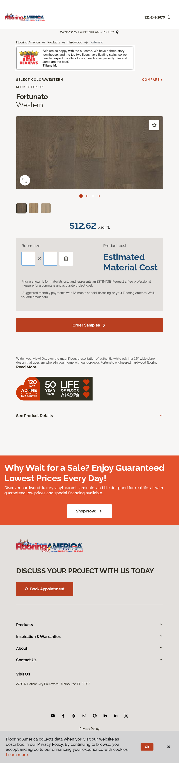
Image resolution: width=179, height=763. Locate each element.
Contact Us (26, 660)
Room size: (31, 245)
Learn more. (17, 754)
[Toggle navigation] (169, 17)
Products (53, 42)
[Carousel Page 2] (87, 196)
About (21, 648)
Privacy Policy (89, 728)
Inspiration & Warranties (38, 636)
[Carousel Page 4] (99, 196)
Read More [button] (26, 367)
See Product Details (34, 415)
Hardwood (74, 42)
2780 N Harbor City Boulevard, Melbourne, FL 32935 (53, 684)
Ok (147, 747)
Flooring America (28, 42)
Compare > (152, 79)
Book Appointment (47, 589)
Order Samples (86, 325)
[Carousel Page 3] (93, 196)
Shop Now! (86, 511)
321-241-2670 (155, 17)
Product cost (114, 245)
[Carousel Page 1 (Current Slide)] (81, 196)
